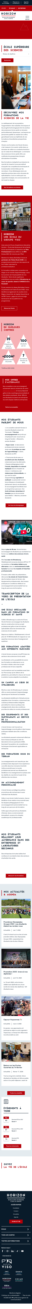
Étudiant (12, 8)
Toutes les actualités (16, 1093)
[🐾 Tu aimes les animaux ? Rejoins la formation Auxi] (20, 1173)
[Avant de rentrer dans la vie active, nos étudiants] (4, 1179)
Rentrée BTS (15, 1138)
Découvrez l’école (9, 308)
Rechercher (7, 60)
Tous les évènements (12, 1146)
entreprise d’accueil (9, 391)
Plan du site (26, 1295)
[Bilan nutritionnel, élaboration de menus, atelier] (12, 1173)
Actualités (16, 1214)
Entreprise (22, 8)
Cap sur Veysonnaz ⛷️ (13, 1020)
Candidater (16, 1208)
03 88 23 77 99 (16, 1221)
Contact (16, 1211)
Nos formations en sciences (12, 187)
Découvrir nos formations (16, 875)
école (3, 1229)
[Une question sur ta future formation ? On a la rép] (28, 1173)
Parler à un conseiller (11, 407)
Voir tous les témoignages (16, 505)
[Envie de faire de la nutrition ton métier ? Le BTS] (4, 1173)
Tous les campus (7, 1235)
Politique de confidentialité (10, 1295)
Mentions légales (15, 1293)
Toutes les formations (10, 1241)
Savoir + (14, 1121)
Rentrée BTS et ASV (17, 1119)
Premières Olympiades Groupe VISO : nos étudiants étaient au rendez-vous (15, 924)
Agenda (16, 1217)
